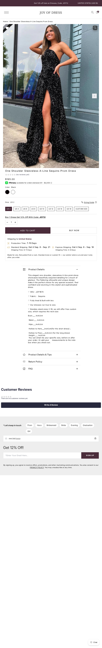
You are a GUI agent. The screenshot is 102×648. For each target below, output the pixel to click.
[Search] (92, 12)
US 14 (60, 209)
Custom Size (81, 209)
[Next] (94, 96)
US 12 (51, 209)
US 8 (33, 209)
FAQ (30, 368)
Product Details (36, 269)
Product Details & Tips (40, 354)
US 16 (69, 209)
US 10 (42, 209)
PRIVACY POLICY (37, 467)
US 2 (8, 209)
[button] (17, 175)
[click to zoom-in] (95, 27)
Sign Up (90, 455)
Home (5, 21)
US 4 (17, 209)
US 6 (25, 209)
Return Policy (35, 361)
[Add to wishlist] (7, 28)
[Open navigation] (7, 12)
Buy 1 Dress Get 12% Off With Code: (25, 217)
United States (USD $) (88, 3)
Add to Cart (27, 230)
